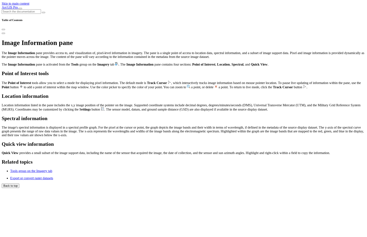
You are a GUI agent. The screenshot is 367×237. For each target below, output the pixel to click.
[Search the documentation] (43, 12)
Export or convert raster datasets (31, 178)
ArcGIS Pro (10, 7)
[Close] (3, 29)
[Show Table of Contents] (3, 33)
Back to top (10, 185)
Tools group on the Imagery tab (31, 171)
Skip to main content (15, 3)
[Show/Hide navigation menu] (20, 8)
